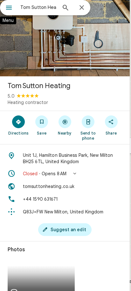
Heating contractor (28, 102)
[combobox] (38, 7)
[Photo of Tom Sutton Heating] (65, 38)
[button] (65, 173)
